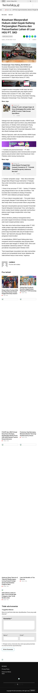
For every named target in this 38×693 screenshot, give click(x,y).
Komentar (8, 619)
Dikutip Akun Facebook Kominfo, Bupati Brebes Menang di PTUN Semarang (28, 289)
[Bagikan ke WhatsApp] (32, 36)
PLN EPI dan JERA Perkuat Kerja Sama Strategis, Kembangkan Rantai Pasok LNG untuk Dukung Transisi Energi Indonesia (10, 435)
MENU (3, 1)
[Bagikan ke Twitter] (29, 36)
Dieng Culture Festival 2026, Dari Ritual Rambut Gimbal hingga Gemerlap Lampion (10, 291)
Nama (6, 635)
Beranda (4, 14)
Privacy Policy (5, 669)
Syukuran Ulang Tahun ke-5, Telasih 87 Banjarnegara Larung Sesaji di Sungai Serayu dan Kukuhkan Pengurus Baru (10, 581)
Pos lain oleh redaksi (14, 264)
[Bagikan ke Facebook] (27, 36)
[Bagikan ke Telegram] (35, 36)
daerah (11, 14)
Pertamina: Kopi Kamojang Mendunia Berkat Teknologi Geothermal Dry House (28, 433)
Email (22, 635)
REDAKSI (4, 666)
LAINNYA (32, 690)
